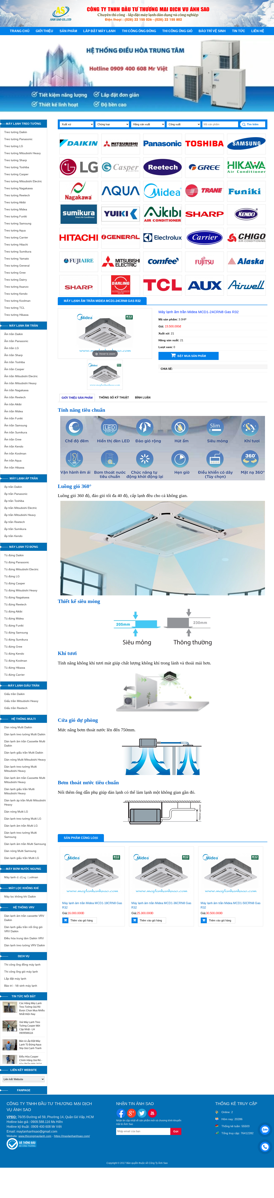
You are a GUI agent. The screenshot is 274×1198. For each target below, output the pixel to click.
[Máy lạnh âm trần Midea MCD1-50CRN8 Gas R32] (231, 874)
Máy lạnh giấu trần (23, 685)
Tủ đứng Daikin (14, 555)
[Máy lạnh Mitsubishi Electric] (120, 270)
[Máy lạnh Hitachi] (79, 246)
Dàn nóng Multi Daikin (18, 727)
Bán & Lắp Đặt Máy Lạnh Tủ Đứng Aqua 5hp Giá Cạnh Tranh (30, 1045)
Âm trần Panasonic (16, 341)
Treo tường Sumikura (17, 251)
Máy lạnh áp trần (24, 478)
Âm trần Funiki (13, 418)
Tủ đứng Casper (14, 583)
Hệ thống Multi (23, 718)
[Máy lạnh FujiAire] (79, 270)
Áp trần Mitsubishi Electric (20, 507)
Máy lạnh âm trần (23, 325)
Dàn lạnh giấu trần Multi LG (21, 858)
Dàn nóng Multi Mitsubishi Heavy (25, 759)
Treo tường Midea (15, 209)
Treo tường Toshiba (16, 167)
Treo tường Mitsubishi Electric (23, 181)
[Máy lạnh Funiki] (246, 199)
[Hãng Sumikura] (79, 223)
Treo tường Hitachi (16, 244)
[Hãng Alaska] (246, 270)
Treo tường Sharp (15, 160)
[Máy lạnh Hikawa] (246, 175)
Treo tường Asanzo (16, 286)
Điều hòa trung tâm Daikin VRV (24, 938)
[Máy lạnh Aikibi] (162, 223)
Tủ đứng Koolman (15, 660)
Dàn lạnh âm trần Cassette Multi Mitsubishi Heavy (24, 780)
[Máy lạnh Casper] (120, 175)
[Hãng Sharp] (79, 293)
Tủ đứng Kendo (14, 653)
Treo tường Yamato (16, 258)
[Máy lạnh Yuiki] (120, 223)
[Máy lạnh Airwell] (246, 293)
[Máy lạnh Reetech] (162, 175)
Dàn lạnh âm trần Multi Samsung (25, 844)
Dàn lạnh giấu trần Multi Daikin (23, 752)
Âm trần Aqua (12, 460)
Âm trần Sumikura (15, 432)
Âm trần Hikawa (14, 467)
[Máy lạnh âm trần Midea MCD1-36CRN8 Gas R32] (161, 874)
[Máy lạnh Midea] (162, 199)
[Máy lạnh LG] (79, 175)
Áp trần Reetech (14, 522)
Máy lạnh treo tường (23, 123)
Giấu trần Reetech (15, 708)
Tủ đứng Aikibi (13, 611)
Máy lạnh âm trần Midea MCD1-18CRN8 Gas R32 (92, 905)
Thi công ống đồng (139, 31)
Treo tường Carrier (16, 237)
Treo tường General (16, 265)
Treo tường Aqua (15, 230)
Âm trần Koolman (15, 453)
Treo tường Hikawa (16, 314)
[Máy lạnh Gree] (204, 175)
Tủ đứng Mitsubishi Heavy (20, 590)
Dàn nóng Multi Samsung (20, 851)
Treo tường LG (13, 146)
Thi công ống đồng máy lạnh (22, 964)
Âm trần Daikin (13, 334)
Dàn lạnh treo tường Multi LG (22, 818)
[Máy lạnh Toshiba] (204, 152)
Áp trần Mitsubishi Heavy (20, 514)
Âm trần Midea (13, 411)
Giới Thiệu (44, 31)
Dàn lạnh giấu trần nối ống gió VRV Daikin (23, 929)
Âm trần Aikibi (12, 404)
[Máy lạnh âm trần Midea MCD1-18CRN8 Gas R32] (92, 874)
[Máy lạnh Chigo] (246, 246)
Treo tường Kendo (15, 293)
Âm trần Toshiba (14, 362)
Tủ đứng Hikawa (14, 667)
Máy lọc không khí (24, 888)
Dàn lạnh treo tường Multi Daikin (24, 734)
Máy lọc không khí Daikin (20, 896)
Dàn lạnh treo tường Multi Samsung (20, 834)
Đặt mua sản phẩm (192, 356)
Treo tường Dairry (15, 279)
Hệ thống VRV (23, 907)
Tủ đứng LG (12, 576)
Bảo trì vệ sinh (212, 31)
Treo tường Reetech (17, 195)
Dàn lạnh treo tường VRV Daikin (24, 945)
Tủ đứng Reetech (15, 604)
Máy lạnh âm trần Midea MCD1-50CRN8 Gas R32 (231, 905)
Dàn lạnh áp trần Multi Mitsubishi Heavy (25, 802)
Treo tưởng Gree (15, 272)
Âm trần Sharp (13, 355)
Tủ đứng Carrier (14, 674)
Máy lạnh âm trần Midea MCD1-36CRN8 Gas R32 (161, 905)
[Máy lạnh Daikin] (79, 152)
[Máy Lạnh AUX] (204, 293)
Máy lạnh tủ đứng (23, 546)
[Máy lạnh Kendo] (246, 223)
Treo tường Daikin (15, 132)
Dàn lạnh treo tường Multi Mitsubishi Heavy (20, 768)
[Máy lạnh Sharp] (204, 223)
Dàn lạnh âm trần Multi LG (21, 825)
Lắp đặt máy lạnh (99, 31)
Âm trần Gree (12, 439)
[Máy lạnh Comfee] (162, 270)
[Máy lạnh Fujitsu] (204, 270)
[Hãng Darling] (120, 293)
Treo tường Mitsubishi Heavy (22, 153)
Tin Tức (238, 31)
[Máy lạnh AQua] (120, 199)
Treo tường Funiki (15, 216)
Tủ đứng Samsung (16, 632)
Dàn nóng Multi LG (16, 811)
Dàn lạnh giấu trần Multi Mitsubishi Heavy (19, 791)
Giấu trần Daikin (14, 694)
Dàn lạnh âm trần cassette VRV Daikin (24, 918)
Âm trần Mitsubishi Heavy (20, 383)
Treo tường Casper (16, 174)
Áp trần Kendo (13, 536)
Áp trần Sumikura (15, 529)
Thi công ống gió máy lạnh (21, 971)
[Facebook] (121, 1114)
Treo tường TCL (14, 307)
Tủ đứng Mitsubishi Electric (21, 569)
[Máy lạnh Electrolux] (162, 246)
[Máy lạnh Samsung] (246, 152)
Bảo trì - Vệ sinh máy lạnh (20, 985)
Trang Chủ (19, 31)
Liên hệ (257, 31)
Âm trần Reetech (15, 397)
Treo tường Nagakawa (18, 188)
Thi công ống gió (177, 31)
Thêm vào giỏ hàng (81, 920)
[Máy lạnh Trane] (204, 199)
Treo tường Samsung (17, 223)
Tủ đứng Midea (14, 618)
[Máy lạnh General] (120, 246)
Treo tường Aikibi (15, 202)
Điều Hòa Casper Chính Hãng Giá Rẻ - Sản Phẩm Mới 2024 (30, 1060)
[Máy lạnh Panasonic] (162, 152)
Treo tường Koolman (17, 300)
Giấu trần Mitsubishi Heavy (21, 701)
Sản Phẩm (68, 31)
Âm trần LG (11, 348)
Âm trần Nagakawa (16, 390)
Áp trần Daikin (13, 486)
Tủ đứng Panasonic (16, 562)
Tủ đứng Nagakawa (16, 597)
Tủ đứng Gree (13, 646)
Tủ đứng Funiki (13, 625)
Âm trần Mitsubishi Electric (21, 376)
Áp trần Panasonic (15, 493)
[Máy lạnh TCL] (162, 293)
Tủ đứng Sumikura (16, 639)
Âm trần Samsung (15, 425)
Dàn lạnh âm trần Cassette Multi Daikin (24, 743)
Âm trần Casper (14, 369)
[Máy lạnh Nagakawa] (79, 199)
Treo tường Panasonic (18, 139)
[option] (105, 333)
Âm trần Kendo (13, 446)
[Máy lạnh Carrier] (204, 246)
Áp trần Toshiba (14, 500)
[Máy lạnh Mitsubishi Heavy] (120, 152)
